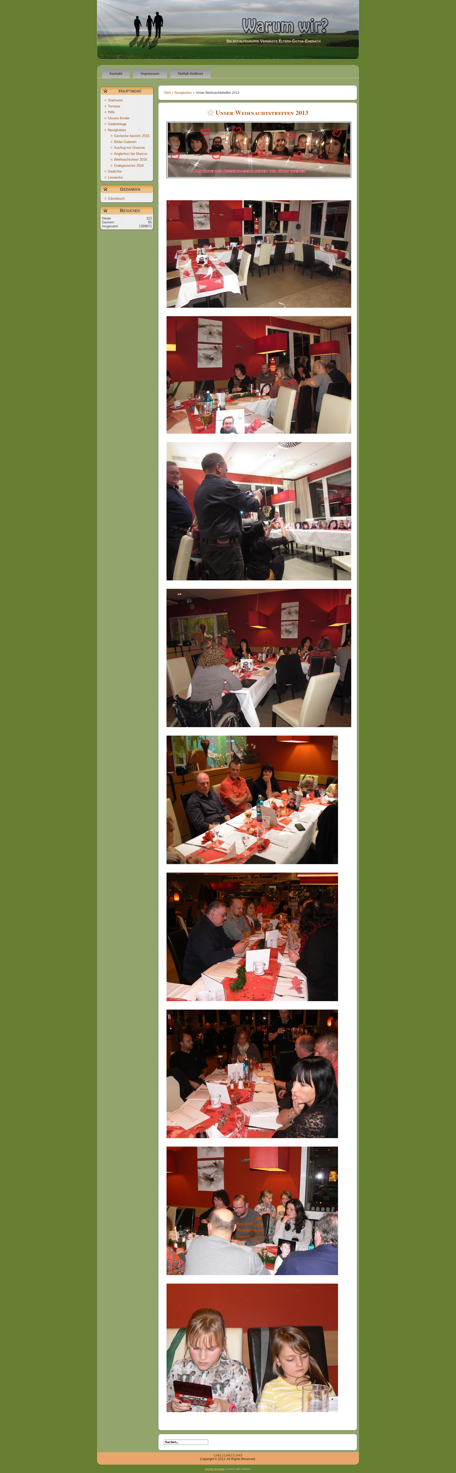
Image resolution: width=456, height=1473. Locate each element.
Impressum (150, 73)
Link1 (218, 1455)
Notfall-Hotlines (190, 73)
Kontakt (116, 73)
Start (167, 93)
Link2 (228, 1455)
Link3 (238, 1455)
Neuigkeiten (183, 93)
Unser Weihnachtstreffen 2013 (262, 112)
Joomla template (215, 1468)
